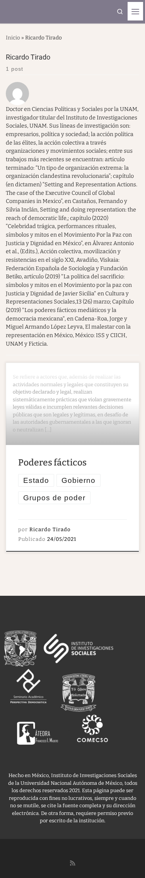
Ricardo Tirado (50, 530)
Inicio (13, 37)
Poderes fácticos (52, 462)
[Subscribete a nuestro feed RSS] (72, 863)
